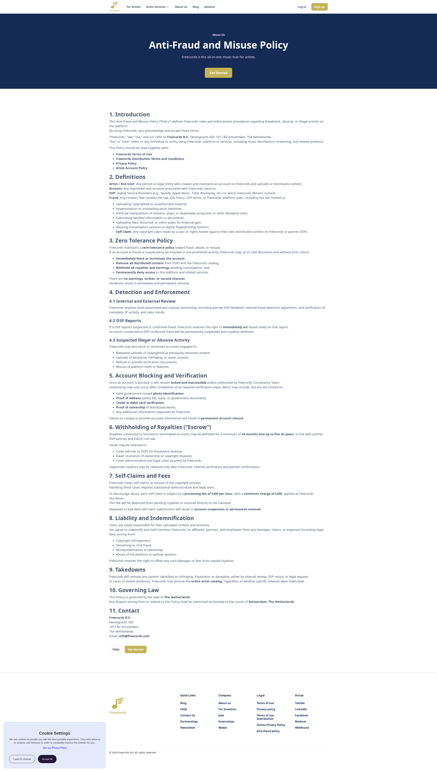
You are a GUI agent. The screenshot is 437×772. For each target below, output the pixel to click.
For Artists (133, 7)
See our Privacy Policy (55, 747)
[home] (114, 6)
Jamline (209, 7)
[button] (157, 7)
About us (181, 7)
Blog (196, 7)
